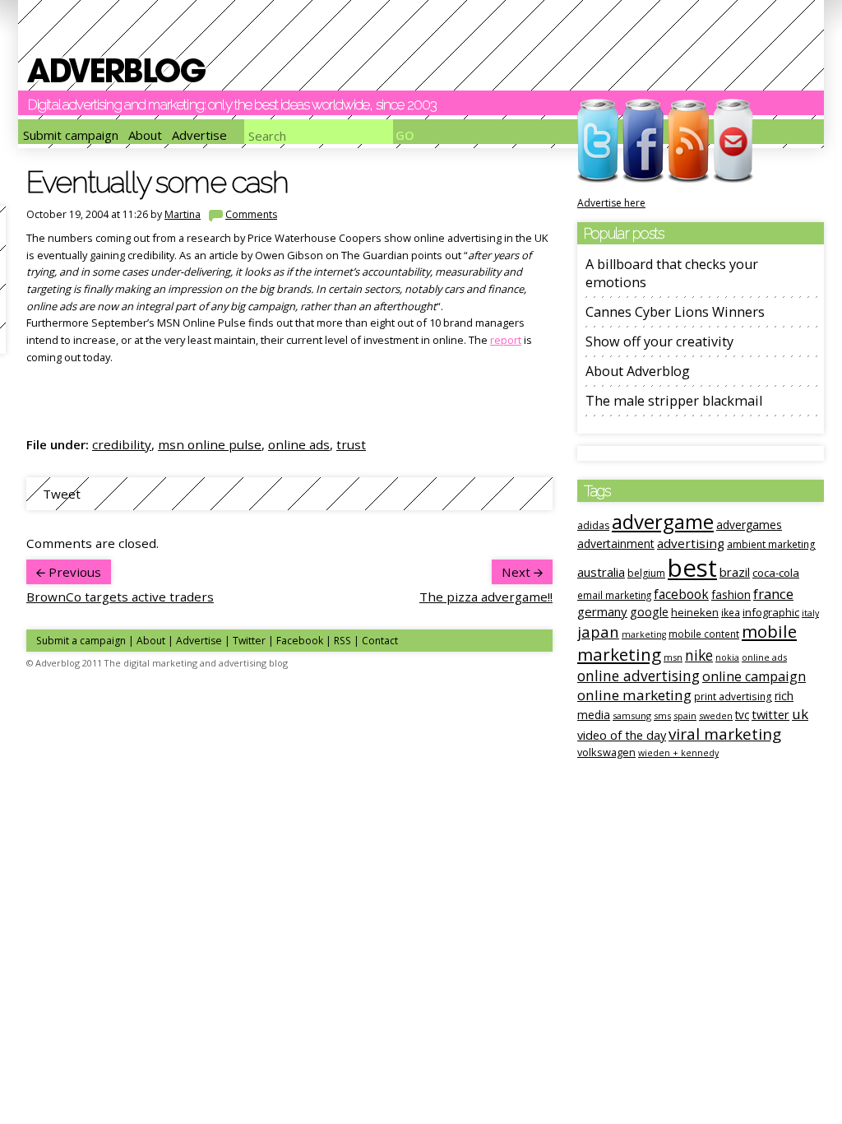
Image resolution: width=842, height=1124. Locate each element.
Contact (380, 641)
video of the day (621, 735)
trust (351, 444)
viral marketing (725, 734)
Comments (251, 214)
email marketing (614, 594)
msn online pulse (209, 444)
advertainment (616, 543)
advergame (663, 522)
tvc (742, 714)
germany (602, 611)
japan (598, 631)
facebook (681, 594)
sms (662, 715)
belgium (646, 573)
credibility (121, 444)
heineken (695, 612)
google (649, 612)
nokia (727, 657)
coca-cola (775, 572)
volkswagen (606, 752)
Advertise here (611, 203)
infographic (771, 612)
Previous (73, 572)
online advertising (638, 675)
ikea (730, 612)
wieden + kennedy (678, 753)
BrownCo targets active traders (120, 596)
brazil (734, 572)
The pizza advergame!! (486, 596)
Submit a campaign (81, 641)
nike (699, 655)
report (505, 339)
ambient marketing (771, 543)
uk (800, 713)
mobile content (704, 633)
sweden (716, 715)
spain (684, 715)
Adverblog (116, 70)
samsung (632, 715)
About (145, 135)
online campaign (754, 676)
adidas (593, 525)
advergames (749, 524)
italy (810, 613)
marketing (644, 634)
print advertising (733, 696)
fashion (731, 594)
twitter (770, 714)
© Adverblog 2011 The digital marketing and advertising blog (157, 663)
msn (673, 657)
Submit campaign (70, 135)
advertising (690, 543)
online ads (299, 444)
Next (518, 572)
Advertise (199, 135)
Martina (182, 214)
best (692, 567)
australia (601, 572)
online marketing (634, 694)
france (773, 593)
